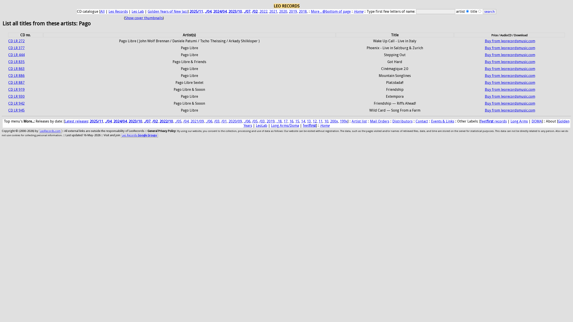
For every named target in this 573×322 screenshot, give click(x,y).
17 (286, 121)
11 (321, 121)
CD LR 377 (16, 48)
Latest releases (76, 121)
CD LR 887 (16, 82)
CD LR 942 (16, 103)
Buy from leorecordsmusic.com (510, 41)
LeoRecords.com (50, 131)
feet (309, 125)
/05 (255, 121)
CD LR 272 (16, 41)
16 (291, 121)
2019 (293, 11)
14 (303, 121)
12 (315, 121)
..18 (279, 121)
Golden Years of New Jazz (168, 11)
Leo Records (118, 11)
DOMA (537, 121)
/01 (224, 121)
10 (326, 121)
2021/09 (197, 121)
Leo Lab (138, 11)
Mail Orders (379, 121)
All (102, 11)
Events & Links (442, 121)
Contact (422, 121)
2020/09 (235, 121)
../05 (178, 121)
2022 (263, 11)
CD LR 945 (16, 110)
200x (334, 121)
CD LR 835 (16, 62)
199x (344, 121)
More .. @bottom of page (331, 11)
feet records (493, 121)
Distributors (402, 121)
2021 (273, 11)
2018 (303, 11)
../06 (209, 121)
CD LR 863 (16, 69)
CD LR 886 (16, 76)
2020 (283, 11)
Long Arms (519, 121)
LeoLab (261, 125)
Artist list (359, 121)
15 (297, 121)
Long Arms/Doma (285, 125)
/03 (217, 121)
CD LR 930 (16, 96)
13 (309, 121)
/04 (186, 121)
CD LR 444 (16, 55)
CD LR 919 (16, 89)
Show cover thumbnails (144, 18)
